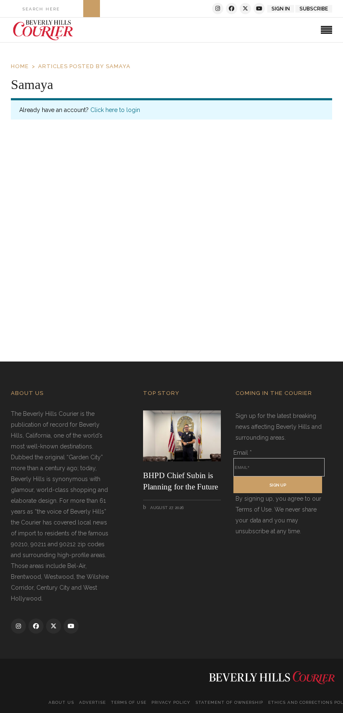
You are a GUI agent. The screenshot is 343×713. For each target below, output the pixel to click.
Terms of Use (128, 702)
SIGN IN (280, 9)
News (145, 305)
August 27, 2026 (166, 507)
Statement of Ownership (229, 702)
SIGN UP (277, 485)
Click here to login (115, 110)
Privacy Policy (170, 702)
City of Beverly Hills (106, 305)
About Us (61, 702)
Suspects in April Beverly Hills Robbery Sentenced (114, 286)
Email (242, 452)
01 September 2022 (50, 305)
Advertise (92, 702)
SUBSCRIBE (313, 9)
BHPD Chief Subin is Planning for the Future (180, 481)
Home (20, 66)
